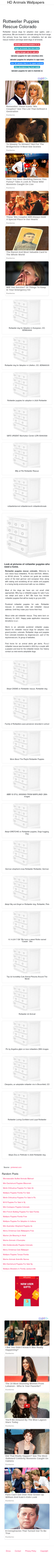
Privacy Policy (30, 1551)
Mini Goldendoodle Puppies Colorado (18, 1245)
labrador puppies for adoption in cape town (27, 59)
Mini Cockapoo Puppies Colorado (16, 1207)
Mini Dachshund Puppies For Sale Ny (18, 1264)
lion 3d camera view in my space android (27, 63)
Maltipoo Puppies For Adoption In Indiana (19, 1221)
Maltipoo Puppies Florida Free (15, 1216)
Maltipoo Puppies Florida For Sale (16, 1192)
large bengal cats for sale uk (27, 52)
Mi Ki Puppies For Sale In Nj (14, 1202)
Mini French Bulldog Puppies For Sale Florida (21, 1211)
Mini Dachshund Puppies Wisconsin (17, 1183)
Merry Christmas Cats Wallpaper (16, 1249)
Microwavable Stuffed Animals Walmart (18, 1178)
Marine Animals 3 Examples (14, 1240)
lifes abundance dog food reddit (27, 67)
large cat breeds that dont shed (27, 48)
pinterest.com (16, 1167)
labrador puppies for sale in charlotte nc (27, 71)
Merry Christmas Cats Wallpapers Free (18, 1230)
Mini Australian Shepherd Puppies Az (17, 1226)
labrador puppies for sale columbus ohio (27, 56)
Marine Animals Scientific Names (16, 1259)
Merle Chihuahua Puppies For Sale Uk (18, 1188)
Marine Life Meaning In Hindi (14, 1235)
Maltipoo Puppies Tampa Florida (16, 1254)
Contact (18, 1551)
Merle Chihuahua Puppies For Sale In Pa (19, 1197)
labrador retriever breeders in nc (27, 44)
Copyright (44, 1551)
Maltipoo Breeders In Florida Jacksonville (19, 1268)
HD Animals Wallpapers (25, 2)
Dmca (8, 1551)
